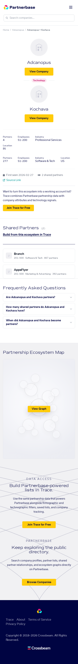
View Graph (39, 409)
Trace (10, 619)
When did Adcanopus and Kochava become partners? (33, 322)
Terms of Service (39, 619)
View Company (39, 71)
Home (6, 30)
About (21, 619)
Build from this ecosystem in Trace (27, 234)
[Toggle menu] (70, 7)
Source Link (13, 180)
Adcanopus (18, 30)
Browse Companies (39, 582)
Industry (39, 137)
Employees (23, 137)
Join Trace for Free (18, 208)
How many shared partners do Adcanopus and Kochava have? (35, 309)
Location (7, 145)
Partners (7, 137)
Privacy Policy (15, 624)
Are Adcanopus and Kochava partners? (30, 297)
